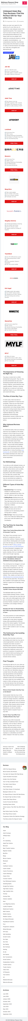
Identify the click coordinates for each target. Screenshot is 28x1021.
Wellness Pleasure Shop (9, 2)
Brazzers (7, 156)
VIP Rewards (6, 972)
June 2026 (6, 996)
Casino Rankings (7, 873)
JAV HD (7, 67)
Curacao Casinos (7, 878)
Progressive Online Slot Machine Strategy (13, 816)
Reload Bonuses (7, 929)
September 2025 (7, 1004)
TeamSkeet (8, 254)
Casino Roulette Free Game (10, 776)
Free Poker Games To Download (11, 789)
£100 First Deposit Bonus (9, 769)
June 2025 (6, 1006)
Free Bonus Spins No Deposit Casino (12, 819)
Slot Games (6, 954)
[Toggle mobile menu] (24, 3)
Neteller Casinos (7, 916)
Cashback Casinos (8, 866)
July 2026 (5, 994)
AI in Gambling (7, 840)
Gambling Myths (7, 883)
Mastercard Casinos (8, 909)
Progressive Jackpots (8, 926)
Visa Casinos (6, 974)
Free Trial (14, 143)
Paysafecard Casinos (8, 921)
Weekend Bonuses (7, 979)
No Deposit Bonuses (8, 919)
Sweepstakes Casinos (8, 962)
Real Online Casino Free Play (10, 811)
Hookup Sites (6, 896)
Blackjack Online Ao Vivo (9, 791)
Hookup (5, 893)
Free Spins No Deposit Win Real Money (13, 774)
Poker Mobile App (7, 786)
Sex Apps (5, 939)
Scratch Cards (6, 936)
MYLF (6, 353)
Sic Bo (4, 952)
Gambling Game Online (9, 804)
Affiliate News (6, 835)
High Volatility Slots (8, 891)
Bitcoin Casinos (7, 858)
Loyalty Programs (7, 906)
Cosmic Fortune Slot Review (10, 802)
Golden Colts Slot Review (9, 779)
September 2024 (7, 1014)
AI (3, 838)
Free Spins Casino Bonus (9, 784)
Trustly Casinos (7, 967)
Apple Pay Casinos (8, 843)
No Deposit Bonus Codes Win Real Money (14, 794)
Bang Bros (8, 189)
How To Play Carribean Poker (10, 781)
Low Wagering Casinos (9, 904)
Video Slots (6, 969)
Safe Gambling (7, 934)
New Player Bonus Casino (9, 814)
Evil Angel (8, 288)
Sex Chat (5, 941)
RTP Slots (5, 931)
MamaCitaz (8, 321)
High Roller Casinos (8, 888)
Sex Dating (6, 944)
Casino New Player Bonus (9, 799)
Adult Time (8, 98)
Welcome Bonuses (7, 982)
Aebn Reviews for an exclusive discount (13, 577)
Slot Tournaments (7, 957)
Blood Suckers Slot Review (10, 771)
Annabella (21, 21)
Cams (4, 863)
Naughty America (10, 221)
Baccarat (5, 845)
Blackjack (5, 861)
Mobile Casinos (7, 914)
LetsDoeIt (8, 129)
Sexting (5, 949)
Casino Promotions (8, 871)
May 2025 (5, 1009)
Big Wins (5, 853)
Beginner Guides (7, 850)
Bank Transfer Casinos (9, 848)
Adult (4, 830)
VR (3, 977)
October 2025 (6, 1001)
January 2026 (6, 999)
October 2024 (6, 1011)
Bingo (4, 856)
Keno (4, 901)
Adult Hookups (7, 833)
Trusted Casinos (7, 964)
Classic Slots (6, 876)
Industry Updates (7, 899)
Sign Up (14, 79)
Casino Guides (6, 868)
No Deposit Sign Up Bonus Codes (11, 797)
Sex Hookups (6, 947)
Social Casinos (7, 959)
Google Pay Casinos (8, 886)
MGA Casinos (6, 911)
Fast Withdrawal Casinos (9, 881)
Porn (5, 738)
